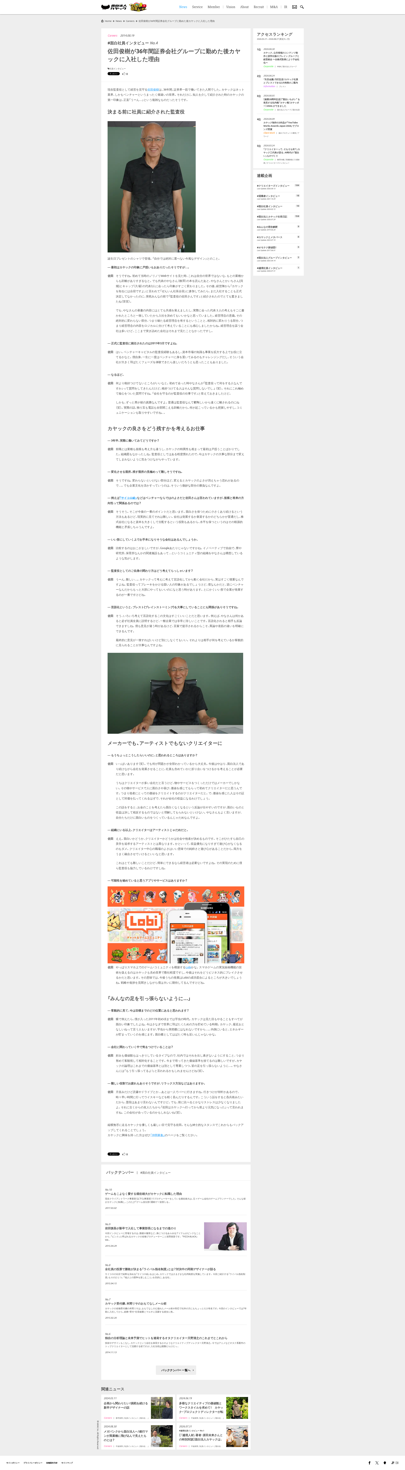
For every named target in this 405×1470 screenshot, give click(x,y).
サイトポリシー (13, 1463)
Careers (112, 35)
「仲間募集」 (157, 1135)
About (244, 7)
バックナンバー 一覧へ (175, 1370)
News (119, 21)
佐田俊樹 (153, 89)
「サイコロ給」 (128, 497)
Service (197, 7)
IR (285, 7)
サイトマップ (67, 1463)
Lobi (188, 967)
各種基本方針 (52, 1463)
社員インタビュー (117, 68)
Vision (230, 7)
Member (214, 7)
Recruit (259, 7)
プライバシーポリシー (32, 1463)
